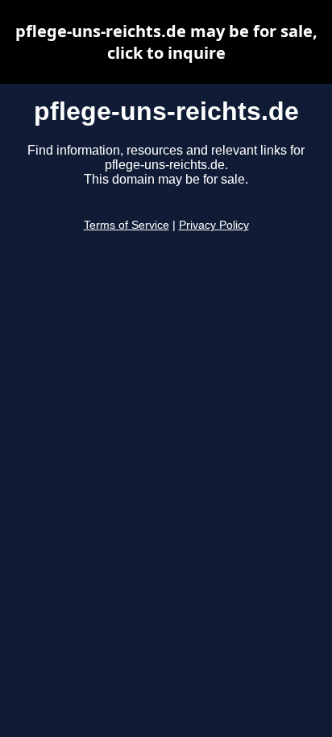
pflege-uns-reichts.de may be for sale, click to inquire (166, 42)
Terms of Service (126, 225)
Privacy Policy (214, 225)
